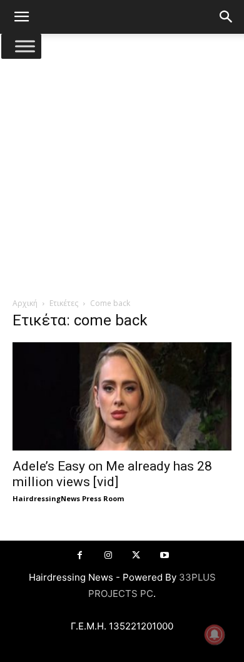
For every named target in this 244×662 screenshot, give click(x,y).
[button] (21, 17)
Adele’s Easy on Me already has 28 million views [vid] (112, 474)
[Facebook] (80, 555)
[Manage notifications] (215, 634)
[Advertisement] (122, 169)
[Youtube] (164, 555)
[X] (136, 555)
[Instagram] (108, 555)
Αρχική (25, 303)
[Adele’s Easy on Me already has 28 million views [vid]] (122, 396)
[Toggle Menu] (25, 46)
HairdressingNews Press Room (68, 498)
